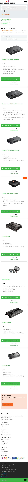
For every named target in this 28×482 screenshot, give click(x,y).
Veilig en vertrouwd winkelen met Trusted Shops (12, 415)
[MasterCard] (6, 458)
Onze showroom (5, 451)
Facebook (4, 473)
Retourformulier (4, 422)
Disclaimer (3, 426)
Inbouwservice (4, 453)
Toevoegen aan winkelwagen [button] (11, 79)
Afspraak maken (8, 404)
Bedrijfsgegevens (5, 439)
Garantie (3, 421)
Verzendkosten (4, 432)
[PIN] (14, 458)
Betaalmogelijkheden (6, 434)
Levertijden (3, 431)
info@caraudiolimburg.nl (10, 471)
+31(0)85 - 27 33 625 (10, 469)
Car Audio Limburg (9, 464)
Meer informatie (14, 84)
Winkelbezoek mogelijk (6, 19)
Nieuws (2, 444)
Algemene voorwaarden (6, 419)
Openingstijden (4, 443)
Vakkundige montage (6, 20)
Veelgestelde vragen (6, 417)
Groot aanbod (4, 23)
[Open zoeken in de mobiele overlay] (14, 7)
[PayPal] (10, 458)
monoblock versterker (7, 30)
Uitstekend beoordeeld (6, 24)
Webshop (3, 449)
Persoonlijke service (6, 22)
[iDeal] (2, 458)
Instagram (4, 476)
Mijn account (6, 12)
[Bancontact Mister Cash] (18, 458)
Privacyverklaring (5, 424)
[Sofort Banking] (22, 458)
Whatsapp (4, 475)
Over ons (3, 441)
